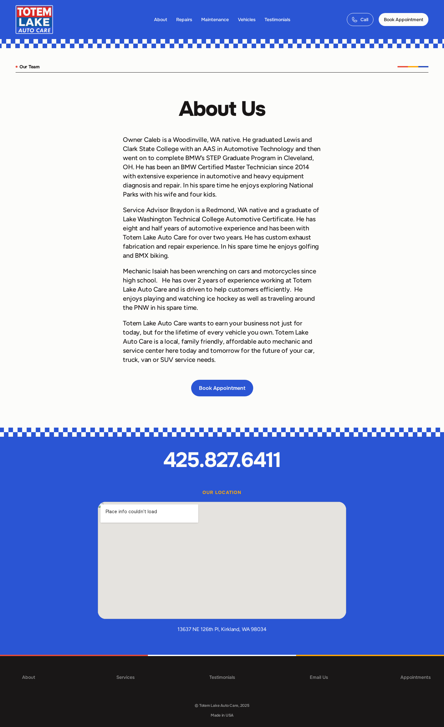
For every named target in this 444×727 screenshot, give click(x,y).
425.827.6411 (222, 460)
